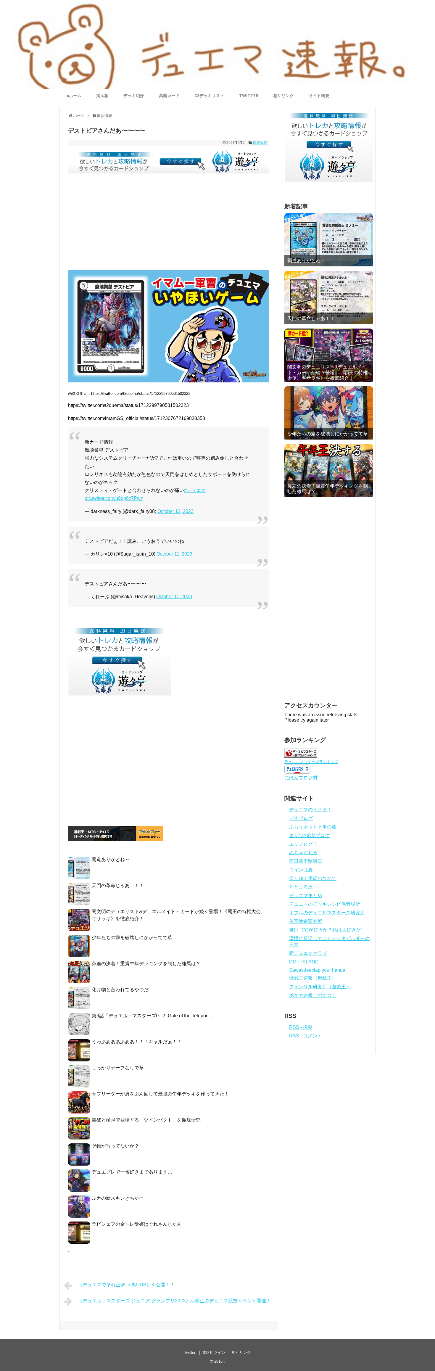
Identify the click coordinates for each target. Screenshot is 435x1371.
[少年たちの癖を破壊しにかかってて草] (328, 413)
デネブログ (301, 818)
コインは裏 (301, 869)
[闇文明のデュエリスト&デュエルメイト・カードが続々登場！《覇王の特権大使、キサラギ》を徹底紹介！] (328, 355)
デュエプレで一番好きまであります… (132, 1171)
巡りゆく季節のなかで (312, 878)
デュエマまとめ (305, 895)
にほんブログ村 (301, 777)
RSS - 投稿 (300, 1027)
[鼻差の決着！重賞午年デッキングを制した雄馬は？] (328, 470)
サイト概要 (319, 95)
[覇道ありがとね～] (328, 239)
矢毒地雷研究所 (305, 921)
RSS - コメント (305, 1035)
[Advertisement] (168, 225)
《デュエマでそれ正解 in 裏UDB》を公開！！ (126, 1284)
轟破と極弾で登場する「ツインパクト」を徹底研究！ (148, 1119)
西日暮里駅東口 (305, 861)
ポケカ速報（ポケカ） (312, 995)
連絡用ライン (213, 1352)
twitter (248, 95)
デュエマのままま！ (310, 809)
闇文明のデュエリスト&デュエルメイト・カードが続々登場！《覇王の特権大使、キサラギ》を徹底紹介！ (327, 372)
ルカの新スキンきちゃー (118, 1198)
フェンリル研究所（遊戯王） (320, 986)
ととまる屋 (301, 886)
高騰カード (169, 95)
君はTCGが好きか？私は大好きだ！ (327, 929)
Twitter (189, 1352)
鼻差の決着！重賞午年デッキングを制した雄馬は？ (146, 963)
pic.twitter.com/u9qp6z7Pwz (114, 498)
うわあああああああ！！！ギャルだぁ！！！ (139, 1041)
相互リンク (283, 95)
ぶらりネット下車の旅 (312, 826)
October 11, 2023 (174, 553)
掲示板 (102, 95)
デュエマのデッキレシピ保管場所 (324, 904)
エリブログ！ (303, 844)
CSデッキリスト (209, 95)
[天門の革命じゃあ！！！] (328, 297)
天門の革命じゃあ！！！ (118, 885)
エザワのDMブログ (309, 835)
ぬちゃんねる (303, 852)
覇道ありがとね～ (111, 859)
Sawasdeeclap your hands (317, 970)
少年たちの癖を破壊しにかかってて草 (132, 937)
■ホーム (74, 95)
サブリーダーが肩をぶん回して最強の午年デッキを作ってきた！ (160, 1093)
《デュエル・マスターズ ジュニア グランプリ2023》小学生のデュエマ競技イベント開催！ (174, 1300)
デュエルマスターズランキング (311, 761)
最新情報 (260, 143)
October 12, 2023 (175, 511)
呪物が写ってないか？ (115, 1145)
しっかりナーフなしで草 (118, 1067)
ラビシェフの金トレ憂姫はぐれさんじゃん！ (139, 1224)
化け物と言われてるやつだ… (122, 989)
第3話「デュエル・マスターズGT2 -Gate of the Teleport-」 (153, 1015)
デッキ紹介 (133, 95)
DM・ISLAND (304, 961)
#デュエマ (195, 490)
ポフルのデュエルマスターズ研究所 (327, 912)
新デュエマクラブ (308, 953)
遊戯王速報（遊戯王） (312, 978)
